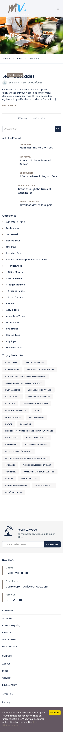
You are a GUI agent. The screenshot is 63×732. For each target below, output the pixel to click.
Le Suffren (10, 403)
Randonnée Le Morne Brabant (37, 465)
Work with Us (9, 639)
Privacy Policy (9, 684)
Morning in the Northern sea (36, 147)
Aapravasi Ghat (36, 417)
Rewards (6, 632)
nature (8, 424)
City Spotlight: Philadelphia (36, 205)
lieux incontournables (16, 485)
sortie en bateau (29, 478)
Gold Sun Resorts (44, 485)
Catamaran (11, 444)
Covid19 (9, 478)
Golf (37, 410)
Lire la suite (9, 105)
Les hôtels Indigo (13, 492)
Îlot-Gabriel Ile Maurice (36, 444)
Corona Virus (12, 369)
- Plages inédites (15, 284)
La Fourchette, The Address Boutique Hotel (26, 458)
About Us (7, 618)
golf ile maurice (13, 417)
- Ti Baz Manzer (14, 272)
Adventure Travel (27, 185)
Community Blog (11, 625)
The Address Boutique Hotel (40, 369)
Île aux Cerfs (11, 362)
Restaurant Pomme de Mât (35, 403)
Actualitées (12, 309)
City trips (11, 246)
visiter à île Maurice (35, 362)
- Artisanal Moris (15, 291)
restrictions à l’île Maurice (18, 451)
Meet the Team (10, 646)
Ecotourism (26, 173)
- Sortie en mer (14, 278)
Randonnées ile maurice (39, 396)
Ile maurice (25, 424)
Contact (6, 677)
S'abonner (52, 544)
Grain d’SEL (10, 472)
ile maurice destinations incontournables (25, 376)
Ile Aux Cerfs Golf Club (37, 437)
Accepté (54, 712)
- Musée (10, 303)
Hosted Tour (13, 240)
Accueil (6, 58)
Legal (5, 670)
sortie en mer (11, 437)
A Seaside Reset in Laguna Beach (39, 176)
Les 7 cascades (12, 396)
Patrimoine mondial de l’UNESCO (39, 472)
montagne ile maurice (15, 410)
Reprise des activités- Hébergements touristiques (29, 431)
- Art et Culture (14, 297)
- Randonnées (14, 265)
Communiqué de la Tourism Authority (23, 383)
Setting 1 (6, 702)
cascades (10, 465)
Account (6, 663)
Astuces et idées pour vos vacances (26, 259)
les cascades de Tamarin (40, 390)
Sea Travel (25, 144)
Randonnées (15, 75)
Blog (19, 58)
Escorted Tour (14, 253)
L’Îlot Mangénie (12, 390)
